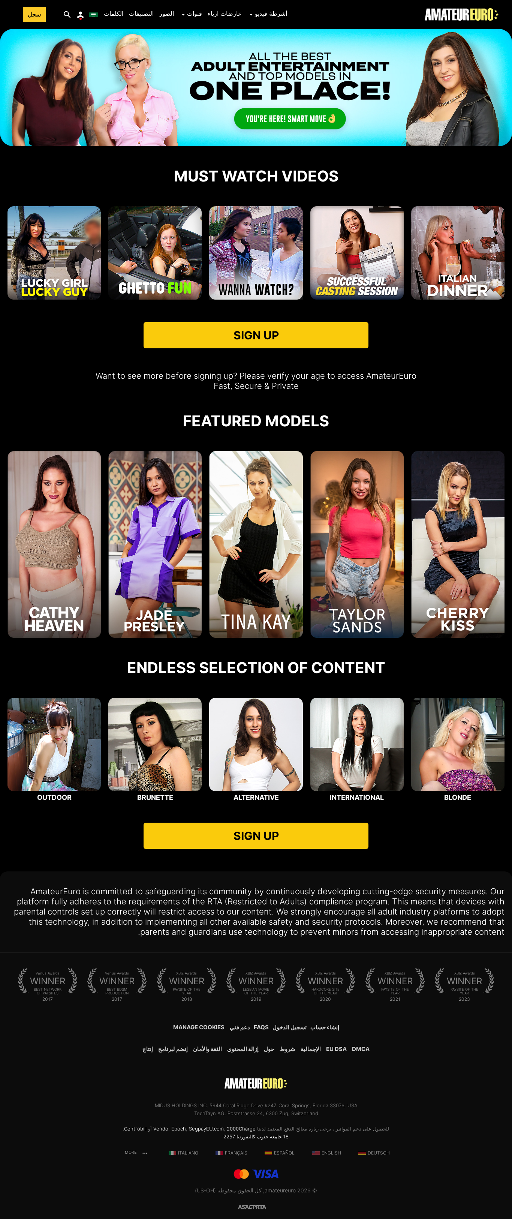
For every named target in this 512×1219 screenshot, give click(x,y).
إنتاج (147, 1049)
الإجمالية (311, 1049)
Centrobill (135, 1129)
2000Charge (241, 1129)
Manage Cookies (199, 1027)
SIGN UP (256, 335)
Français (236, 1153)
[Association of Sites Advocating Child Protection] (247, 1206)
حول (269, 1049)
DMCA (361, 1049)
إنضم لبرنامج (173, 1049)
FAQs (261, 1027)
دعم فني (240, 1027)
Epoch (178, 1129)
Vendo (160, 1129)
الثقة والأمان (207, 1049)
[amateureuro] (461, 14)
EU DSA (336, 1049)
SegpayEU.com (206, 1129)
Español (284, 1153)
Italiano (188, 1153)
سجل (34, 14)
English (331, 1153)
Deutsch (379, 1153)
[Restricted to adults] (265, 1206)
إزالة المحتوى (243, 1049)
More (131, 1152)
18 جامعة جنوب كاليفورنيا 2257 (256, 1137)
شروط (287, 1049)
